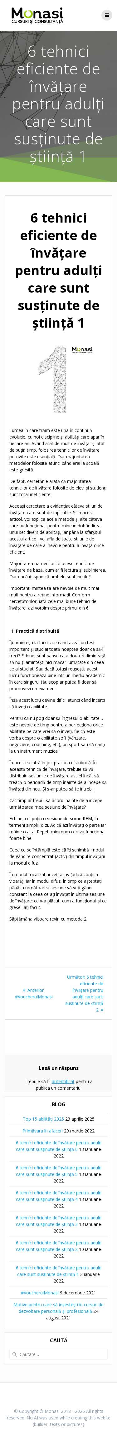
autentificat (63, 1081)
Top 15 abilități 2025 (43, 1119)
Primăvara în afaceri (42, 1131)
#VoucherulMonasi (40, 1293)
